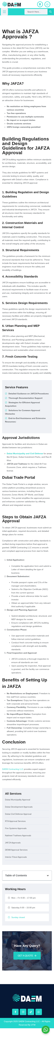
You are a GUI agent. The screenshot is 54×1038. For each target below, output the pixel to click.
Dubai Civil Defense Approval (18, 814)
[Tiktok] (31, 1012)
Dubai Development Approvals (19, 807)
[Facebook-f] (15, 1012)
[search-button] (50, 12)
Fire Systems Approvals (15, 828)
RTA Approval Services (15, 821)
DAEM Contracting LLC (12, 769)
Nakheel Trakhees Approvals (18, 835)
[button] (48, 876)
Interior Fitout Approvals (16, 857)
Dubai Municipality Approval (17, 800)
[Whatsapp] (38, 1012)
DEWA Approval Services (16, 850)
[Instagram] (23, 1012)
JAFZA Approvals (13, 843)
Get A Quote (25, 955)
